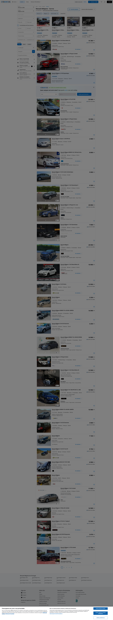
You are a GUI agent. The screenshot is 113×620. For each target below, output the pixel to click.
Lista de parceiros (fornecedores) (56, 613)
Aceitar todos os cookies (100, 608)
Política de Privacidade (10, 613)
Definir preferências (101, 617)
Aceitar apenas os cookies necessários (101, 613)
